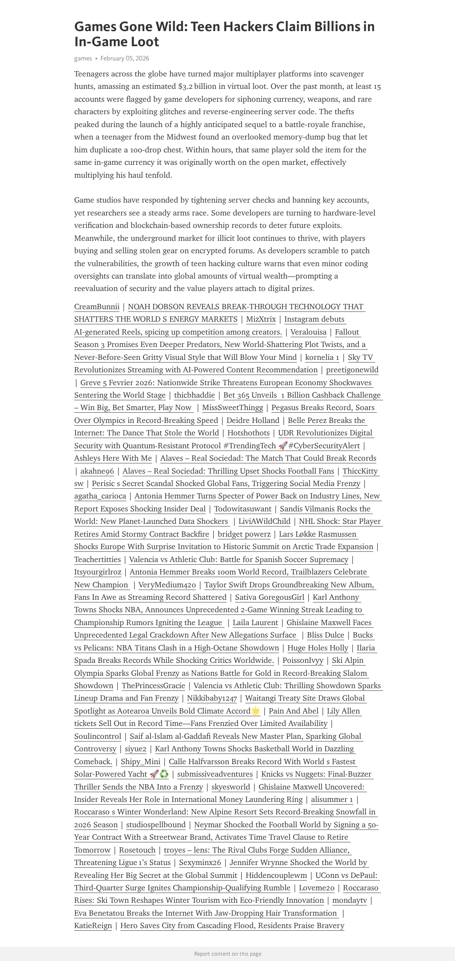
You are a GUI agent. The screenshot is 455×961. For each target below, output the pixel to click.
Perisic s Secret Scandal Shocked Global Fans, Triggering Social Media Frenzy (226, 483)
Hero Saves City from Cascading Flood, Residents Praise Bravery (232, 925)
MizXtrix (261, 319)
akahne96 (97, 471)
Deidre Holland (253, 420)
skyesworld (231, 787)
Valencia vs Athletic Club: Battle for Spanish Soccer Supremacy (238, 559)
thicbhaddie (194, 395)
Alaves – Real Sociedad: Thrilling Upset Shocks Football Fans (228, 471)
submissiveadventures (215, 774)
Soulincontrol (97, 736)
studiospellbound (156, 824)
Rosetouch (137, 850)
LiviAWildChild (265, 521)
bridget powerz (244, 534)
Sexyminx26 (200, 862)
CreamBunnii (97, 306)
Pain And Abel (294, 711)
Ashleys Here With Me (113, 458)
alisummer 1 (332, 799)
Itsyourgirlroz (97, 572)
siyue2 (136, 749)
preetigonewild (352, 370)
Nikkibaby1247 (212, 698)
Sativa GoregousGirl (269, 597)
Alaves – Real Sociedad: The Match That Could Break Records (268, 458)
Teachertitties (97, 559)
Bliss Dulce (325, 635)
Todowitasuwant (242, 509)
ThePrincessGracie (153, 685)
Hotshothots (249, 433)
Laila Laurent (255, 622)
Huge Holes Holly (317, 648)
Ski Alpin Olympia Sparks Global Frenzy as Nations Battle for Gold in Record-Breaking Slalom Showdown (221, 672)
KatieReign (93, 925)
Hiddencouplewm (276, 875)
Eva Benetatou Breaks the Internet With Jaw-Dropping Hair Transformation (206, 913)
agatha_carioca (100, 496)
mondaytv (349, 900)
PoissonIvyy (303, 660)
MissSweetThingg (232, 407)
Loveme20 (317, 888)
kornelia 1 (322, 357)
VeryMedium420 (167, 585)
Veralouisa (309, 332)
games (83, 58)
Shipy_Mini (140, 761)
